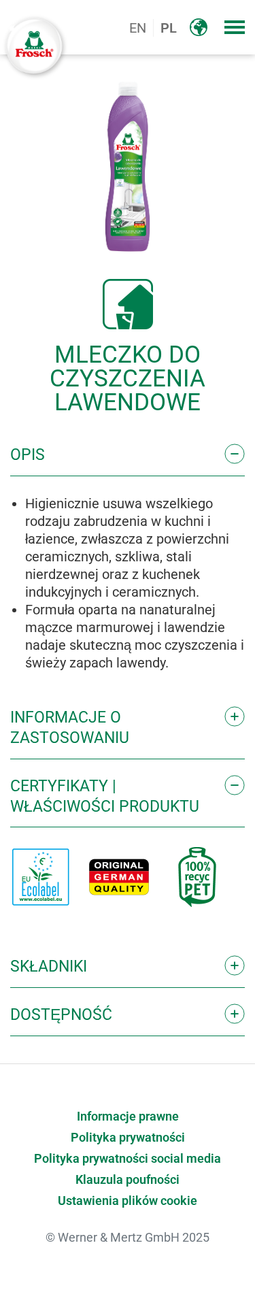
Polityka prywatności (128, 1137)
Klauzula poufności (127, 1180)
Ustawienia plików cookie (127, 1201)
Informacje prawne (128, 1116)
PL (168, 28)
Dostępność (61, 1015)
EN (137, 28)
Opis (27, 455)
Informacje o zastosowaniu (69, 727)
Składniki (48, 966)
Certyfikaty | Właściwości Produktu (104, 796)
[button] (234, 27)
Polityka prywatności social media (127, 1158)
